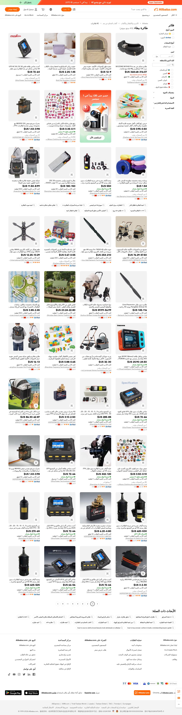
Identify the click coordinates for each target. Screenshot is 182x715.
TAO (110, 704)
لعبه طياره (35, 622)
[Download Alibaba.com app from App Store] (31, 692)
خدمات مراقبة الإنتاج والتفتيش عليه (129, 664)
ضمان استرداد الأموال (134, 650)
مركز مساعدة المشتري (62, 645)
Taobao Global (101, 704)
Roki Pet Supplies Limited (65, 80)
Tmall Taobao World (78, 704)
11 (62, 604)
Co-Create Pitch (170, 650)
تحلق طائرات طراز (123, 617)
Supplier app (90, 693)
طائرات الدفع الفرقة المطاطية (145, 617)
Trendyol (117, 704)
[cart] (43, 10)
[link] (179, 691)
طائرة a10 (49, 622)
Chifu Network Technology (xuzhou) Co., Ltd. (131, 315)
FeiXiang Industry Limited (137, 82)
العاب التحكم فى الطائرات (83, 622)
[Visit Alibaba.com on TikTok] (9, 674)
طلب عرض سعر (100, 650)
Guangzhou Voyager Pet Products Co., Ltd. (24, 367)
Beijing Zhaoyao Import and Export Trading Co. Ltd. (24, 315)
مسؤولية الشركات (170, 655)
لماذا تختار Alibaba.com (168, 645)
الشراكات (31, 664)
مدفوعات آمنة (137, 645)
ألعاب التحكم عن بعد (110, 23)
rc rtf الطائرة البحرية (137, 211)
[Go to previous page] (97, 604)
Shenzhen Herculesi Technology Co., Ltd (59, 191)
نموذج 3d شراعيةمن (96, 205)
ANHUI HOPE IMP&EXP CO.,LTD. (134, 260)
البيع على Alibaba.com (27, 645)
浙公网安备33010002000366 (131, 711)
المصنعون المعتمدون (99, 645)
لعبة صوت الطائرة (26, 205)
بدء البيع (32, 650)
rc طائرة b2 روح (118, 211)
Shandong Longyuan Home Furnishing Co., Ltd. (95, 370)
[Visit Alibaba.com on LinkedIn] (28, 674)
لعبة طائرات (63, 622)
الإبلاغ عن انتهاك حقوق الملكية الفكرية (57, 664)
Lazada (91, 704)
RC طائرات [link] (95, 23)
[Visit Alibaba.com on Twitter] (24, 674)
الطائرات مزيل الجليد (115, 205)
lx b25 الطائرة (22, 617)
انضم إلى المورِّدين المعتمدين (25, 659)
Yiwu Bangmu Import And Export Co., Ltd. (131, 196)
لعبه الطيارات (102, 622)
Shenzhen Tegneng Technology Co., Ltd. (60, 367)
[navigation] (163, 314)
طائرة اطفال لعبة (71, 211)
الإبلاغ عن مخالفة (65, 669)
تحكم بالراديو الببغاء (104, 617)
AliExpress (56, 704)
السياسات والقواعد (135, 669)
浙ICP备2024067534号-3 (154, 711)
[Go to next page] (58, 604)
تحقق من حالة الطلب (27, 655)
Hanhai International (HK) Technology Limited (24, 260)
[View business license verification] (113, 711)
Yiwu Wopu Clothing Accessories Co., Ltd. (60, 139)
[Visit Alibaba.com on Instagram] (19, 674)
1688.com (65, 704)
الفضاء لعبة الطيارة (165, 622)
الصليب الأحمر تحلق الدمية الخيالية (95, 211)
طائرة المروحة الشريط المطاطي (80, 617)
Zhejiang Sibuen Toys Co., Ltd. (64, 263)
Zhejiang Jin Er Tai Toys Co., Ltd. (135, 137)
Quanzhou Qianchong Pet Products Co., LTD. (95, 77)
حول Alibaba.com (170, 640)
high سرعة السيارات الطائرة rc (72, 205)
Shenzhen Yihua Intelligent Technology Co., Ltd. (131, 369)
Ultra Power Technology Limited (27, 80)
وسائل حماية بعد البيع (134, 659)
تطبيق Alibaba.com (48, 693)
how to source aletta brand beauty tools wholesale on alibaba (98, 628)
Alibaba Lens (167, 693)
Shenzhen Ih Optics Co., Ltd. (100, 193)
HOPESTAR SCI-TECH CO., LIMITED (26, 137)
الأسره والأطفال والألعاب (130, 23)
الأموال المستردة (65, 659)
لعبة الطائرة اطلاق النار (136, 205)
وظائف (174, 659)
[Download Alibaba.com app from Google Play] (13, 692)
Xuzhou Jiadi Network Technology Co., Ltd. (95, 260)
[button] (74, 9)
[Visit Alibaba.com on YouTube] (14, 674)
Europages (127, 704)
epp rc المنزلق (166, 617)
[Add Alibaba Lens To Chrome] (142, 692)
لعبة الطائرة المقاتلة (146, 622)
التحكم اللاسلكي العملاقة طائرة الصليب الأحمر (48, 617)
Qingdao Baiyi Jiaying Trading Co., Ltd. (61, 315)
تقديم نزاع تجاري (65, 655)
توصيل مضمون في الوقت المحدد (130, 655)
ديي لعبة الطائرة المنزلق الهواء (123, 622)
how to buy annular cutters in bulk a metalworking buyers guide (149, 628)
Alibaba (145, 23)
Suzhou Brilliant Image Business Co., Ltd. (95, 315)
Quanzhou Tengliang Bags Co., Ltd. (26, 191)
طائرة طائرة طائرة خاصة (47, 205)
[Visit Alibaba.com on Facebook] (33, 674)
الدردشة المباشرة (64, 650)
